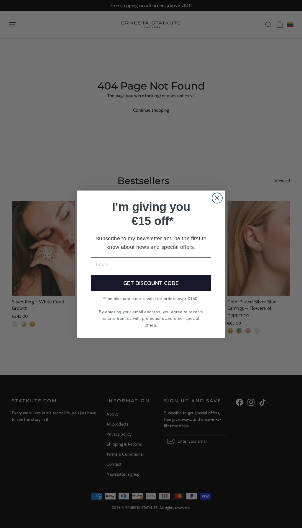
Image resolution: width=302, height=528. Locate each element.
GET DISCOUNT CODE (151, 283)
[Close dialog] (217, 198)
